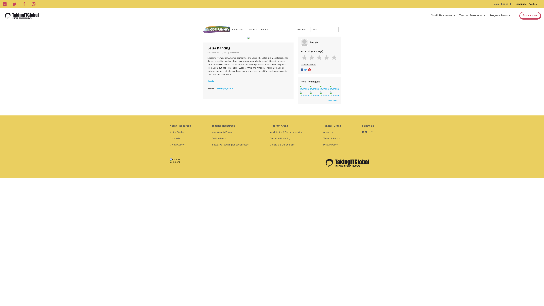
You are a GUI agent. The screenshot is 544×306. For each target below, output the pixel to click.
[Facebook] (24, 4)
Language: (521, 4)
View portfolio (333, 100)
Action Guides (177, 132)
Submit (264, 29)
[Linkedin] (5, 4)
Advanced (301, 29)
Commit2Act (176, 138)
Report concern (309, 64)
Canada (211, 81)
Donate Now (530, 15)
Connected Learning (280, 138)
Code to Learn (219, 138)
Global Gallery (216, 29)
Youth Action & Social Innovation (286, 132)
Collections (238, 29)
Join (496, 4)
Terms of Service (331, 138)
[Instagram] (34, 4)
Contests (252, 29)
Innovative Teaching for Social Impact (230, 145)
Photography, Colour (224, 89)
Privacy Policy (330, 145)
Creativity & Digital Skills (282, 145)
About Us (328, 132)
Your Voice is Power (222, 132)
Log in (504, 4)
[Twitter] (14, 4)
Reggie (314, 42)
